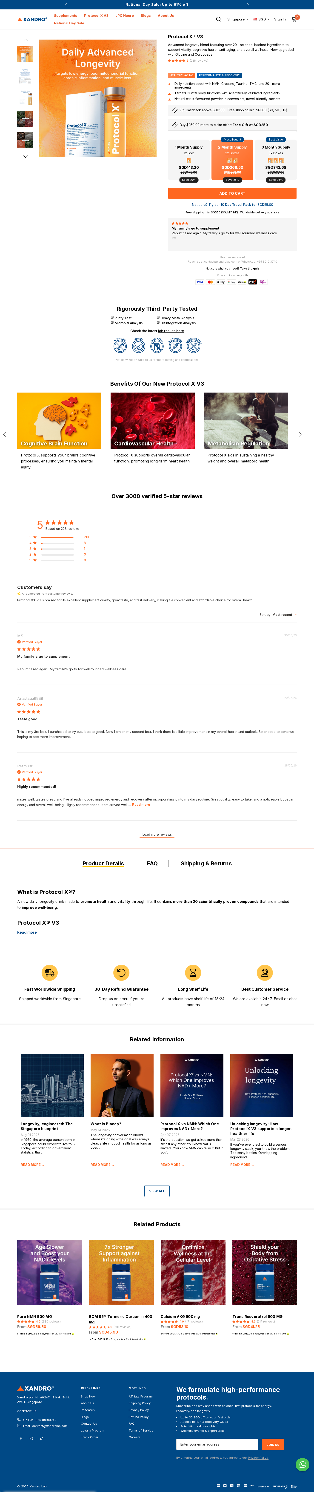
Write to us (144, 360)
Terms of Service (141, 1430)
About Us (87, 1403)
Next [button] (247, 4)
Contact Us (26, 1411)
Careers (134, 1437)
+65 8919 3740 (267, 261)
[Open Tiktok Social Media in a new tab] (41, 1438)
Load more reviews (157, 834)
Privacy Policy (139, 1410)
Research (88, 1410)
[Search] (218, 19)
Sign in (280, 19)
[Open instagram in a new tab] (31, 1438)
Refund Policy (138, 1417)
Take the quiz (249, 268)
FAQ (131, 1423)
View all (157, 1191)
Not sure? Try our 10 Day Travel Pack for (232, 205)
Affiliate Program (141, 1396)
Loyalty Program (92, 1430)
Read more (141, 804)
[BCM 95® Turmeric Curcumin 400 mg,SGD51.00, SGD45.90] (121, 1272)
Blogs (85, 1417)
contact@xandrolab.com (220, 261)
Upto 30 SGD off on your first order (157, 5)
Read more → (33, 1165)
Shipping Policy (140, 1403)
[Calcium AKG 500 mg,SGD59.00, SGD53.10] (193, 1272)
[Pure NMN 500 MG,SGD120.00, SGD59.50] (49, 1272)
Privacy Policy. (258, 1457)
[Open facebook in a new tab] (21, 1438)
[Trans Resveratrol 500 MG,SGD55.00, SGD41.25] (264, 1272)
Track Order (89, 1437)
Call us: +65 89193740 (39, 1420)
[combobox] (278, 615)
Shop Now (88, 1396)
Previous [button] (66, 4)
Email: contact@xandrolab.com (45, 1426)
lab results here (171, 331)
